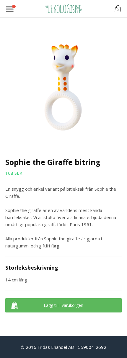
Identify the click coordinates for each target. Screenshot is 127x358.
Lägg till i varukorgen (63, 305)
